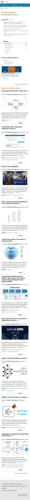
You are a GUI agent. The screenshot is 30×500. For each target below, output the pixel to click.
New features (16, 49)
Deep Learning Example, (23, 388)
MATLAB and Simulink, (6, 312)
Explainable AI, (21, 157)
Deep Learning (16, 43)
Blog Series (16, 50)
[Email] (20, 122)
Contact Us (4, 488)
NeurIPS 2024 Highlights (10, 166)
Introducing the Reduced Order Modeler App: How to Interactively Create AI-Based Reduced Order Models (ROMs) (13, 278)
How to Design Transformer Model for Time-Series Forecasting (14, 202)
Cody (21, 5)
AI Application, (9, 232)
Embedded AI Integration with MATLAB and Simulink (15, 435)
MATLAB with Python (16, 47)
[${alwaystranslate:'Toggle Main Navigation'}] (27, 1)
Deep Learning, (15, 157)
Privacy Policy (18, 484)
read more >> (24, 117)
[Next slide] (27, 5)
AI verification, (9, 157)
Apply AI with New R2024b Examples (14, 358)
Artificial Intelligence (9, 12)
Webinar (20, 467)
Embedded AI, (21, 465)
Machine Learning (16, 45)
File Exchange (14, 5)
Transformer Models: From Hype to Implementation (14, 240)
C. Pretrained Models (8, 63)
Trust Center (4, 484)
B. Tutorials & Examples (8, 61)
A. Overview (6, 60)
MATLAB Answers (5, 5)
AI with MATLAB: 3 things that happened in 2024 (12, 127)
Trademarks (11, 484)
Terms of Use (23, 486)
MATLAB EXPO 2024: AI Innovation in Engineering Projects (14, 319)
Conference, (14, 195)
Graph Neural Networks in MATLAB (14, 91)
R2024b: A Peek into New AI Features (14, 397)
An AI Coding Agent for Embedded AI (13, 28)
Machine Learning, (5, 159)
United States (23, 495)
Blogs (6, 1)
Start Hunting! (6, 78)
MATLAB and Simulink (14, 351)
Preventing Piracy (5, 486)
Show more (6, 53)
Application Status (15, 486)
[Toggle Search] (25, 1)
